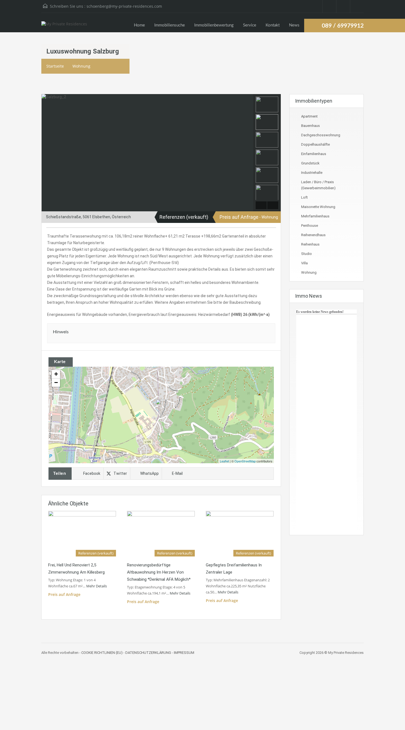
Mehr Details (97, 586)
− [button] (56, 382)
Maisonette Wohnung (318, 207)
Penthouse (309, 225)
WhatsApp (149, 473)
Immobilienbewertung (214, 25)
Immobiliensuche (169, 25)
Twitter (120, 473)
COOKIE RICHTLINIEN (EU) (102, 653)
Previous (46, 153)
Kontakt (273, 25)
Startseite (55, 66)
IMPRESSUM (184, 653)
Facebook (91, 473)
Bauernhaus (310, 126)
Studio (306, 254)
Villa (304, 263)
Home (139, 25)
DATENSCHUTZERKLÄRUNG (148, 653)
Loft (304, 197)
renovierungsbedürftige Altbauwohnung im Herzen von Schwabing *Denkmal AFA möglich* (159, 572)
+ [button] (56, 374)
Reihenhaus (310, 244)
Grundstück (310, 163)
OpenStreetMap (245, 461)
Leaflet (224, 461)
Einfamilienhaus (313, 154)
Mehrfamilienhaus (315, 216)
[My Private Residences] (64, 26)
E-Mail (177, 473)
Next (248, 153)
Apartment (309, 116)
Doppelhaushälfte (315, 144)
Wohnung (81, 66)
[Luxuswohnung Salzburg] (161, 407)
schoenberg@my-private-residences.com (124, 6)
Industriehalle (311, 172)
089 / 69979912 (343, 26)
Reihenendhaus (313, 235)
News (294, 25)
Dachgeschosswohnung (320, 135)
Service (249, 25)
